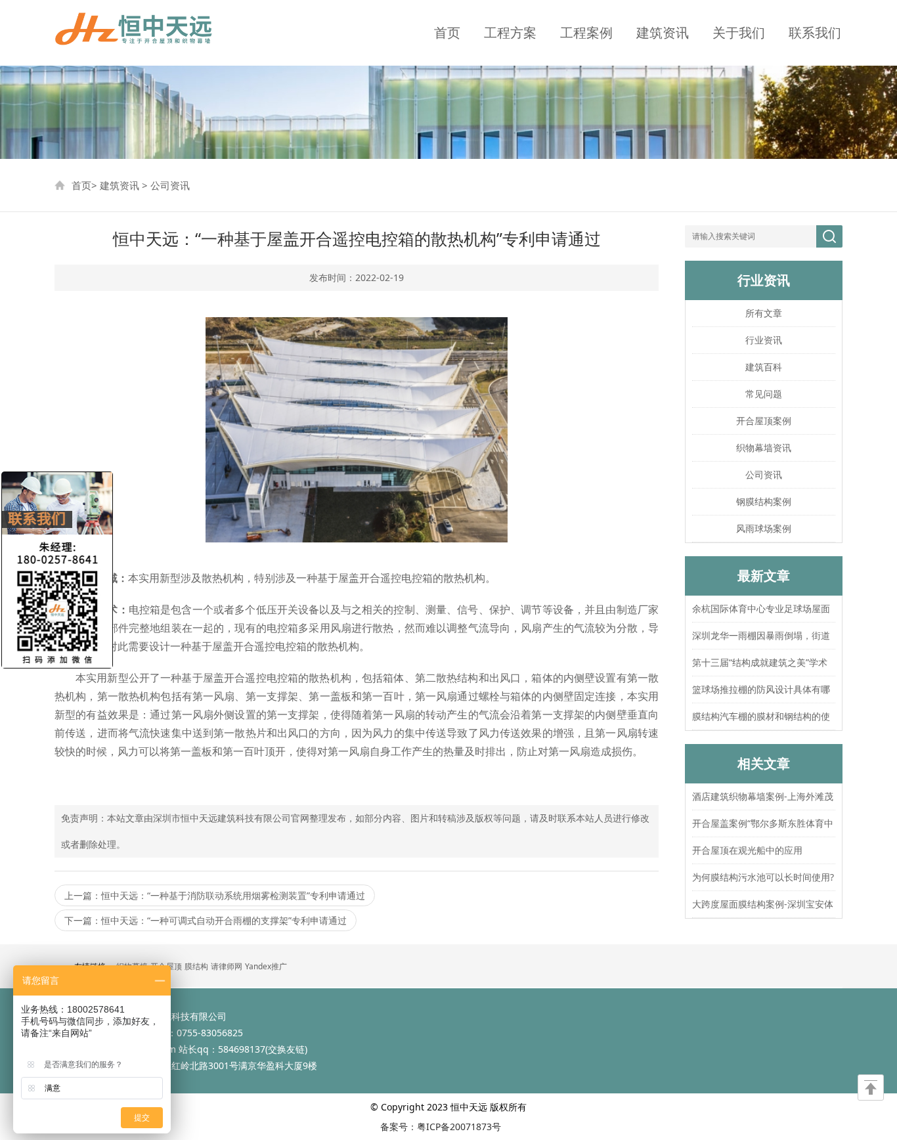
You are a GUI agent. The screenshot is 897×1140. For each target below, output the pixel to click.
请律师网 (226, 966)
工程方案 (510, 32)
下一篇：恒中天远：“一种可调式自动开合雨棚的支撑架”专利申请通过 (205, 920)
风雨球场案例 (763, 528)
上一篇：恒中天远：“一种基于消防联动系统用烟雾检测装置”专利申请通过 (214, 895)
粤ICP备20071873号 (459, 1126)
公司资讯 (170, 185)
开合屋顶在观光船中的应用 (747, 850)
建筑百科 (763, 367)
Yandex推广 (266, 966)
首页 (447, 32)
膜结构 (196, 966)
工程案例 (586, 32)
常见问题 (763, 393)
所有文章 (763, 313)
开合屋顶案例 (763, 420)
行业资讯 (763, 340)
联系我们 (815, 32)
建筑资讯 (662, 32)
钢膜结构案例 (763, 501)
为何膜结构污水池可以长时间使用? (763, 877)
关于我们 (738, 32)
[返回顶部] (871, 1087)
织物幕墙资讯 (763, 447)
